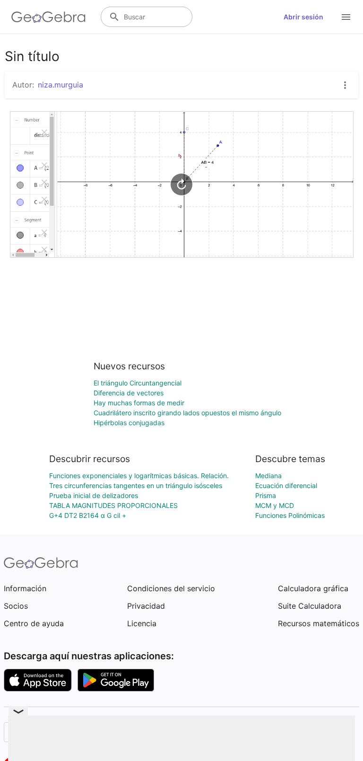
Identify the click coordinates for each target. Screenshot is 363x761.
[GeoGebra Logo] (48, 17)
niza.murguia (60, 84)
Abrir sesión (303, 17)
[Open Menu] (346, 17)
